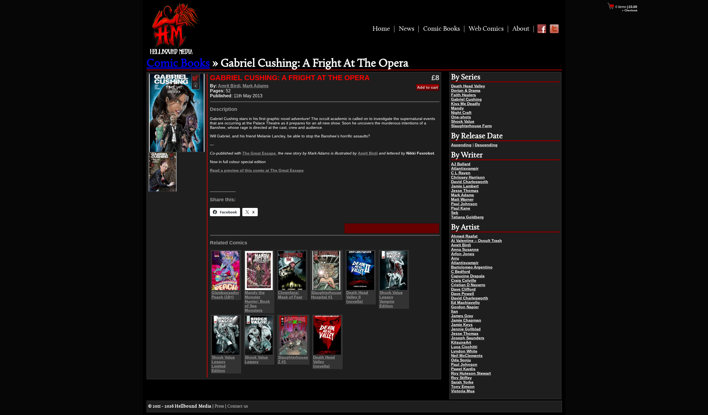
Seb (454, 212)
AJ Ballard (460, 164)
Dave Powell (462, 293)
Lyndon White (464, 351)
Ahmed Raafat (464, 236)
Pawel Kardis (463, 369)
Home (381, 29)
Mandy (457, 108)
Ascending (461, 145)
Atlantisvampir (464, 168)
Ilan (454, 311)
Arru (455, 258)
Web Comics (486, 29)
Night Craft (461, 112)
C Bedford (460, 271)
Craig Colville (463, 280)
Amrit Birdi (461, 245)
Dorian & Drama (465, 90)
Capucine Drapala (468, 276)
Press (219, 406)
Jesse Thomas (464, 190)
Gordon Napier (465, 307)
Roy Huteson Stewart (471, 373)
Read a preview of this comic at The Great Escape (257, 170)
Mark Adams (462, 195)
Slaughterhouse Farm (471, 126)
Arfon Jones (462, 254)
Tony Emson (463, 386)
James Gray (462, 316)
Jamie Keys (462, 324)
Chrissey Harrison (468, 177)
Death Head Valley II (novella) (357, 297)
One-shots (461, 117)
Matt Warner (462, 199)
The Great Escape (259, 153)
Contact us (237, 406)
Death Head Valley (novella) (324, 361)
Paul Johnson (464, 204)
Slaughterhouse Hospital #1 (326, 294)
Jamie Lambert (465, 186)
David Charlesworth (469, 181)
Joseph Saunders (467, 338)
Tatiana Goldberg (467, 217)
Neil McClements (467, 355)
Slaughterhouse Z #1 (293, 359)
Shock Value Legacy (256, 359)
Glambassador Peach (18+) (225, 294)
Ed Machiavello (465, 302)
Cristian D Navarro (468, 285)
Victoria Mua (463, 391)
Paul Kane (460, 208)
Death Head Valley (468, 86)
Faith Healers (463, 95)
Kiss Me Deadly (465, 103)
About (520, 29)
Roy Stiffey (461, 377)
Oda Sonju (461, 360)
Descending (486, 145)
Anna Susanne (465, 249)
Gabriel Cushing (466, 99)
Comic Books (441, 29)
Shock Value (462, 121)
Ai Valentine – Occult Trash (476, 240)
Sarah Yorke (462, 382)
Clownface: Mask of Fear (290, 294)
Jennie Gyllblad (466, 329)
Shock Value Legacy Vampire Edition (391, 299)
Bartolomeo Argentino (472, 267)
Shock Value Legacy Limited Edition (223, 364)
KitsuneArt (461, 342)
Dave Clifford (463, 289)
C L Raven (460, 173)
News (406, 29)
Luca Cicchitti (464, 346)
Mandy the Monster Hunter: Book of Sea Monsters (257, 301)
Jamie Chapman (466, 320)
